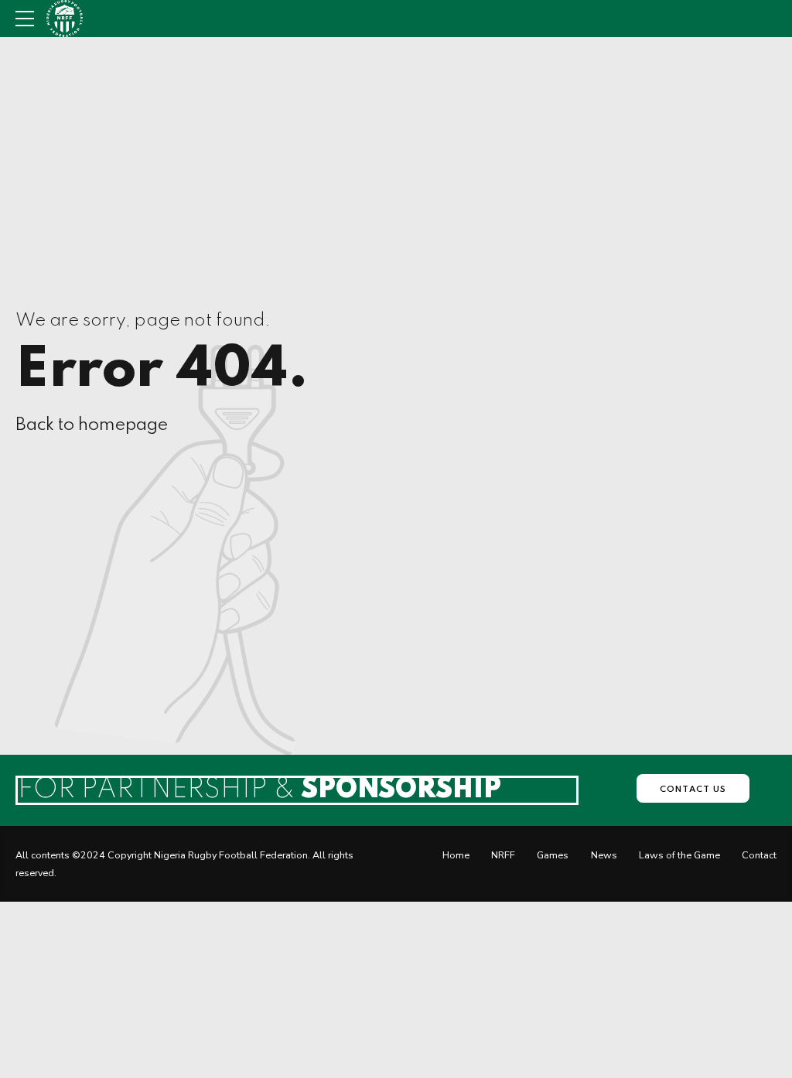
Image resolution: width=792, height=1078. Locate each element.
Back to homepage (91, 425)
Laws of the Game (679, 854)
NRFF (503, 854)
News (604, 854)
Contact (759, 854)
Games (552, 854)
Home (455, 854)
